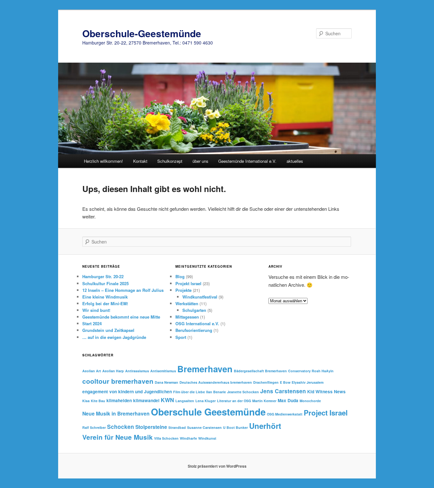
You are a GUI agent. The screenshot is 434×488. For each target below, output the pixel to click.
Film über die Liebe (189, 391)
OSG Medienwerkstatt (284, 414)
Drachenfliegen (266, 382)
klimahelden (119, 400)
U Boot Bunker (235, 427)
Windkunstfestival (199, 297)
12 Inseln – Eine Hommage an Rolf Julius (123, 290)
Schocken (120, 426)
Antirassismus (137, 370)
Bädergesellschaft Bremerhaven (260, 370)
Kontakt (140, 161)
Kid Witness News (326, 391)
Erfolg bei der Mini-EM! (105, 303)
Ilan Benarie (216, 391)
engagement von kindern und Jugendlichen (127, 391)
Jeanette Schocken (243, 391)
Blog (180, 276)
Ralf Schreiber (94, 427)
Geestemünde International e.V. (247, 161)
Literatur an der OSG (234, 400)
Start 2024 (92, 323)
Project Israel (326, 413)
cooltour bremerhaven (117, 381)
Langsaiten (184, 400)
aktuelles (295, 161)
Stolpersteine (151, 426)
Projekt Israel (188, 283)
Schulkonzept (169, 161)
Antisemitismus (163, 370)
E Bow (285, 382)
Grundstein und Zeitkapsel (108, 330)
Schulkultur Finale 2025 (105, 283)
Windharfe (188, 438)
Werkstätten (186, 303)
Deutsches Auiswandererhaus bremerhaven (216, 382)
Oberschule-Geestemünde (141, 33)
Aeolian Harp (113, 370)
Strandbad (177, 427)
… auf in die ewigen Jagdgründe (114, 337)
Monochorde (310, 400)
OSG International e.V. (197, 323)
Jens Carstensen (283, 391)
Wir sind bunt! (96, 310)
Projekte (183, 290)
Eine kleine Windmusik (105, 297)
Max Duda (288, 400)
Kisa (86, 400)
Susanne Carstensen (204, 427)
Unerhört (265, 425)
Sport (180, 337)
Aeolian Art (91, 370)
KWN (167, 400)
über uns (200, 161)
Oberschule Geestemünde (208, 411)
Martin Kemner (264, 400)
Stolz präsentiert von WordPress (217, 466)
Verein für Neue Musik (117, 437)
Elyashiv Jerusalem (307, 382)
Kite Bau (98, 400)
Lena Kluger (205, 400)
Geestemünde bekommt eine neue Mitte (121, 317)
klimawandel (146, 400)
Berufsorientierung (193, 330)
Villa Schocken (166, 438)
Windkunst (207, 438)
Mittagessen (187, 317)
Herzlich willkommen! (103, 161)
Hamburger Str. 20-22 (103, 276)
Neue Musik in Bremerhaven (116, 413)
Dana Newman (166, 382)
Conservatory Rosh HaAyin (311, 370)
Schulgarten (194, 310)
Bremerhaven (205, 368)
